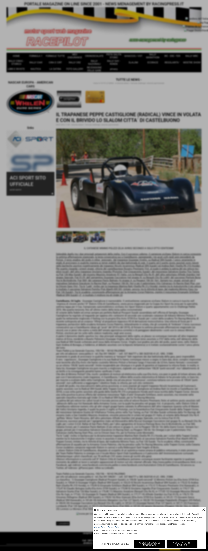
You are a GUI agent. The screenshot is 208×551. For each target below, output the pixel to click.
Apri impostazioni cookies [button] (115, 544)
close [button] (204, 510)
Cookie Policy (100, 527)
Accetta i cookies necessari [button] (149, 544)
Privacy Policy (114, 527)
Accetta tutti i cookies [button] (182, 544)
